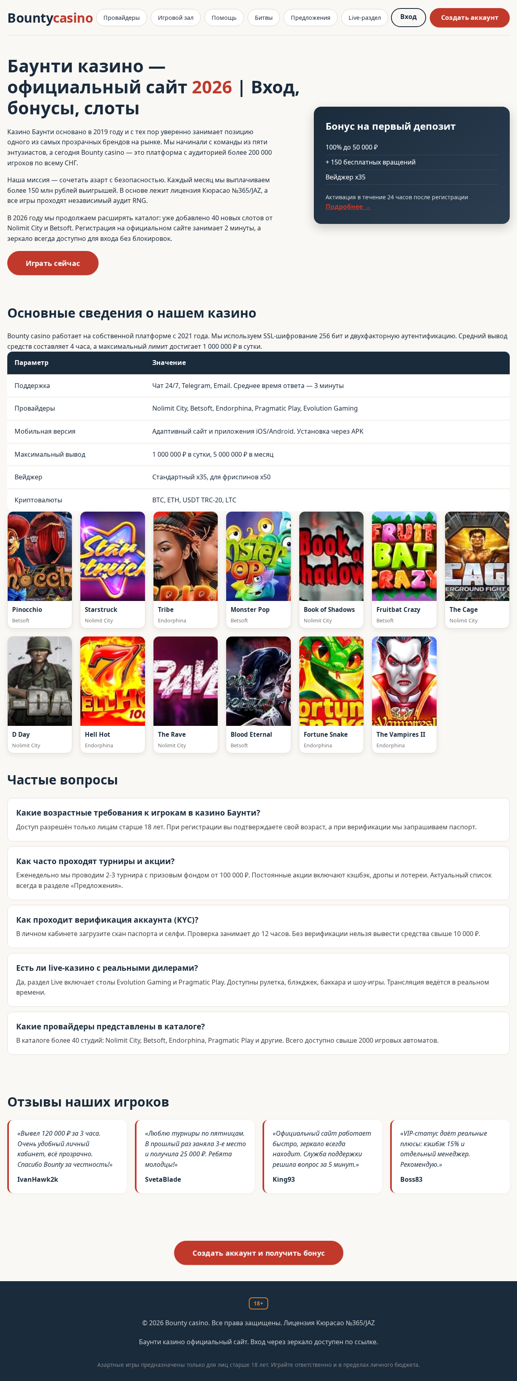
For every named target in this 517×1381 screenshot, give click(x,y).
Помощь (224, 17)
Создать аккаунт (470, 17)
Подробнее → (348, 206)
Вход (408, 16)
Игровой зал (175, 17)
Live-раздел (365, 17)
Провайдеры (121, 17)
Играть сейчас (52, 263)
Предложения (310, 17)
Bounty (50, 17)
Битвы (264, 17)
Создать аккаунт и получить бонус (259, 1253)
